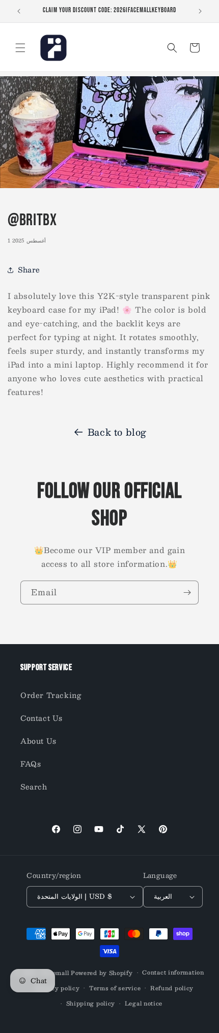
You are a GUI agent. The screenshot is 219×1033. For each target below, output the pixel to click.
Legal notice (143, 1003)
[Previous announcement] (19, 11)
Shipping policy (91, 1003)
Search (33, 786)
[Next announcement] (200, 11)
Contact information (173, 972)
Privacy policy (57, 988)
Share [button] (29, 269)
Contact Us (41, 718)
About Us (38, 741)
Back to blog (117, 432)
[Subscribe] (187, 592)
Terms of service (115, 988)
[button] (20, 48)
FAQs (30, 763)
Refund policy (172, 988)
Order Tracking (50, 695)
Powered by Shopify (102, 973)
